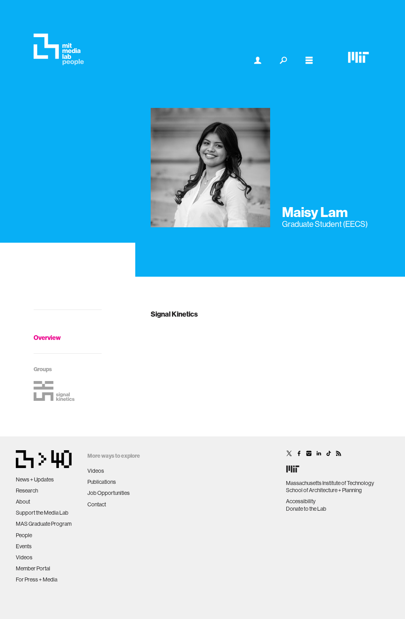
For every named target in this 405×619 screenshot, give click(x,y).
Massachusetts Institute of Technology (330, 483)
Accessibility (301, 501)
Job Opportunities (108, 492)
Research (27, 490)
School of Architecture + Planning (324, 490)
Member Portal (33, 568)
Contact (96, 504)
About (23, 501)
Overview (47, 338)
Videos (24, 557)
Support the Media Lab (42, 512)
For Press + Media (36, 579)
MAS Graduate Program (44, 523)
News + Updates (35, 479)
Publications (101, 481)
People (24, 535)
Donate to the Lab (306, 508)
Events (24, 546)
